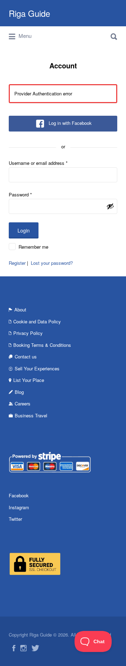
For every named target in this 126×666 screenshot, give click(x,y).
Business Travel (31, 415)
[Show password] (110, 206)
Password (20, 194)
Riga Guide (29, 13)
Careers (22, 403)
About (20, 309)
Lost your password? (52, 263)
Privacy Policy (28, 333)
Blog (19, 392)
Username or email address (38, 163)
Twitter (15, 519)
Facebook (19, 495)
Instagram (19, 507)
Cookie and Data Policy (37, 321)
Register (17, 263)
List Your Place (28, 380)
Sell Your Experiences (37, 368)
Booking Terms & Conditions (42, 345)
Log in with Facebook (70, 123)
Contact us (26, 356)
